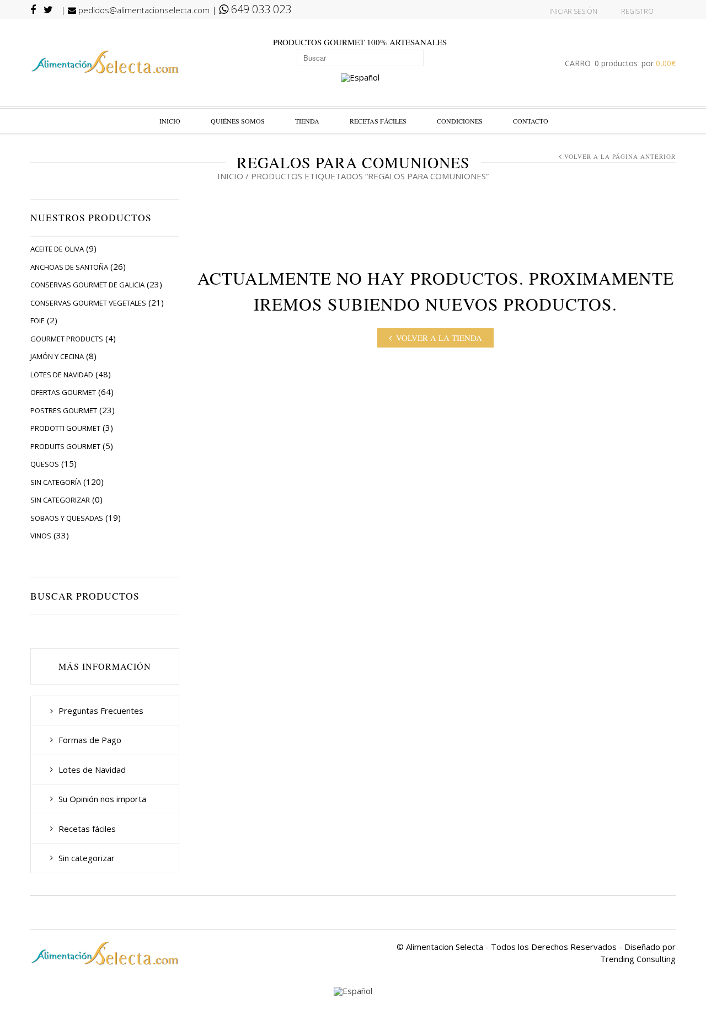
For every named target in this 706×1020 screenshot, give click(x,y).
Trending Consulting (638, 958)
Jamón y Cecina (57, 356)
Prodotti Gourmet (65, 428)
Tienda (307, 120)
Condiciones (460, 120)
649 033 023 (259, 9)
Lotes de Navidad (61, 375)
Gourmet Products (66, 339)
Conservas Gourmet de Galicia (87, 285)
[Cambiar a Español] (360, 78)
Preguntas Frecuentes (100, 710)
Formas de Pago (89, 739)
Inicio (169, 120)
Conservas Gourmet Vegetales (88, 303)
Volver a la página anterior (620, 156)
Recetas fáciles (378, 120)
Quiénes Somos (238, 120)
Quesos (44, 464)
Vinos (40, 536)
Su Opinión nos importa (102, 798)
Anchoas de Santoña (69, 267)
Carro (620, 63)
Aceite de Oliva (57, 249)
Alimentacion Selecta (444, 946)
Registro (637, 11)
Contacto (530, 120)
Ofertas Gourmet (63, 392)
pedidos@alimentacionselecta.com (143, 9)
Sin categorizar (60, 500)
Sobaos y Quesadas (66, 518)
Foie (37, 320)
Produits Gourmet (65, 446)
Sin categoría (55, 482)
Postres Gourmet (63, 410)
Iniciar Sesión (573, 11)
